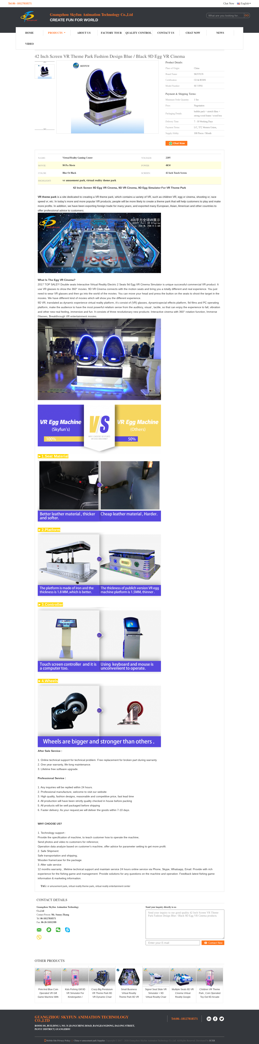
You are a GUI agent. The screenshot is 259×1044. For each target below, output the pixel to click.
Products (55, 33)
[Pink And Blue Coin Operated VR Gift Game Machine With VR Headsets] (48, 977)
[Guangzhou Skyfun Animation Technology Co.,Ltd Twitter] (221, 1018)
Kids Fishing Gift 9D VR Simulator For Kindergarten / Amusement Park (75, 995)
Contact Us (165, 33)
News (220, 33)
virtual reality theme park (81, 886)
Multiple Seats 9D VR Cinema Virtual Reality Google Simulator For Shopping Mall (183, 997)
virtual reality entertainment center (112, 886)
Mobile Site (51, 1040)
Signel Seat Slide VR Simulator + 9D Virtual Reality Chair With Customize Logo (156, 995)
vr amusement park (57, 886)
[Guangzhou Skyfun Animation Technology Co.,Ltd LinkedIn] (208, 1018)
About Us (84, 33)
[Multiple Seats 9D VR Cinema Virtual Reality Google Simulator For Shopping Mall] (183, 977)
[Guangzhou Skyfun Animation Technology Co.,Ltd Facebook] (215, 1018)
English (245, 3)
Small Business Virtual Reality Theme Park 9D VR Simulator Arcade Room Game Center (129, 997)
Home (29, 33)
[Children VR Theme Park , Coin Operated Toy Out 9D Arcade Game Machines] (209, 977)
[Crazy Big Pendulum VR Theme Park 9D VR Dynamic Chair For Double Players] (102, 977)
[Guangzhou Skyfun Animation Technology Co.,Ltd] (29, 16)
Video (29, 44)
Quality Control (138, 33)
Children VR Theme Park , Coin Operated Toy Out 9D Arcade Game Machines (210, 995)
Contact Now (215, 942)
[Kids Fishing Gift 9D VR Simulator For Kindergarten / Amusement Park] (75, 977)
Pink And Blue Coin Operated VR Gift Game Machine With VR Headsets (48, 995)
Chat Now (228, 3)
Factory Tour (111, 33)
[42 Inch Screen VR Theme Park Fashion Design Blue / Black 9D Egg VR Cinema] (45, 71)
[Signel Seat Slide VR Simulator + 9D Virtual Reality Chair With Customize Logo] (156, 977)
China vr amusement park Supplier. (90, 1040)
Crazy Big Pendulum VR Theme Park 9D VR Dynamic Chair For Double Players (102, 995)
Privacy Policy (63, 1040)
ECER (212, 1040)
